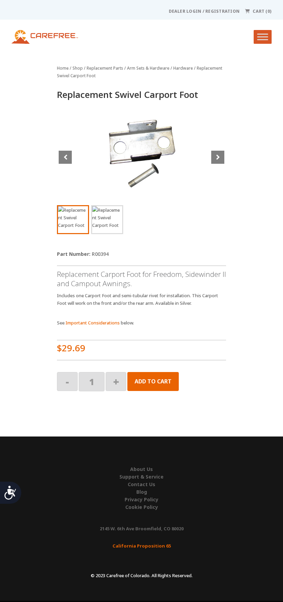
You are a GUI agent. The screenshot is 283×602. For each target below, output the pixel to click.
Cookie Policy (141, 507)
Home (63, 68)
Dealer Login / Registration (204, 11)
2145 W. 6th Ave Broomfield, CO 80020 (142, 528)
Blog (141, 492)
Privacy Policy (141, 499)
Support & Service (141, 476)
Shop (77, 68)
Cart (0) (262, 11)
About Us (141, 469)
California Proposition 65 (142, 546)
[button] (217, 157)
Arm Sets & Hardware (148, 68)
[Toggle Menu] (262, 36)
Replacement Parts (105, 68)
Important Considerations (93, 323)
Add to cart (153, 381)
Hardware (183, 68)
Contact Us (141, 484)
